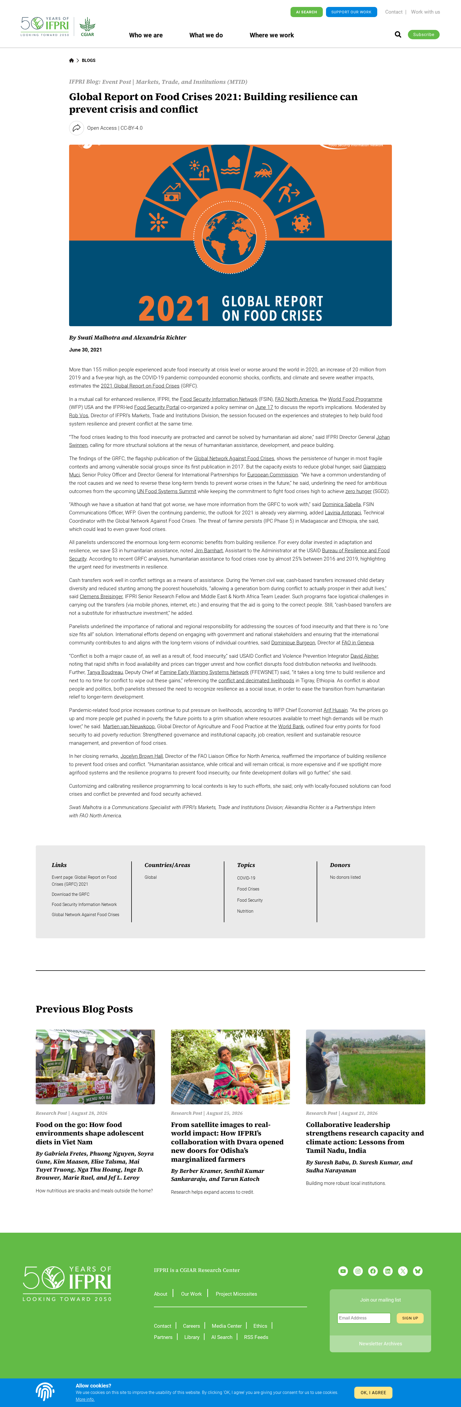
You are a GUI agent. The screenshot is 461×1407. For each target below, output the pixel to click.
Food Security (250, 900)
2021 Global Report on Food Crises (140, 386)
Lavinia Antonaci (343, 513)
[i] (398, 34)
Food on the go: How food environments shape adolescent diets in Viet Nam (90, 1133)
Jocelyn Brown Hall (142, 756)
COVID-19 (246, 878)
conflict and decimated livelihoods (256, 680)
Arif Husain (336, 710)
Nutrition (245, 911)
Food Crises (248, 889)
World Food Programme (355, 399)
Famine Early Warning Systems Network (204, 672)
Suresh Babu (332, 1162)
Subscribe (423, 34)
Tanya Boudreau (105, 672)
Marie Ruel (78, 1177)
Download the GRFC (70, 894)
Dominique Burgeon (293, 643)
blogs (89, 60)
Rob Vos (78, 415)
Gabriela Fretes (65, 1153)
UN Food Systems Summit (166, 491)
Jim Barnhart (208, 550)
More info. (85, 1399)
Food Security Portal (156, 407)
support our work (351, 12)
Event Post (116, 82)
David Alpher (364, 656)
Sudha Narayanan (331, 1170)
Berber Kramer (200, 1171)
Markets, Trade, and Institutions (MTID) (192, 82)
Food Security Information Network (218, 399)
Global (151, 877)
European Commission (272, 475)
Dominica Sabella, (342, 504)
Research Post (51, 1113)
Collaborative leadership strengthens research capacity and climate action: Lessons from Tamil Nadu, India (365, 1137)
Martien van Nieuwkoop (129, 726)
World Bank (291, 726)
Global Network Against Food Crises (234, 458)
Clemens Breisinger (101, 596)
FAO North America (296, 399)
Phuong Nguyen (112, 1153)
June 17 (264, 407)
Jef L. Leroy (124, 1177)
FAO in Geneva (358, 643)
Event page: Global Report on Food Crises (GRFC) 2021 (84, 881)
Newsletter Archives (380, 1343)
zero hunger (358, 491)
